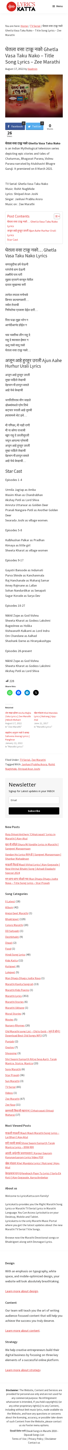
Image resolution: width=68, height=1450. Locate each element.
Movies (9, 1019)
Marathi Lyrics (13, 996)
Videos (9, 1093)
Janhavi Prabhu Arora (34, 764)
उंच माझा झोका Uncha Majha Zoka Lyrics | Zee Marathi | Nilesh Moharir (18, 716)
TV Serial (25, 759)
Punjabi (9, 1041)
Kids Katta (11, 960)
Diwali (9, 942)
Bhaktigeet (12, 919)
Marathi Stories (14, 1001)
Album (9, 907)
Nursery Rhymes (15, 1025)
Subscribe (34, 811)
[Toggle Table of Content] (55, 216)
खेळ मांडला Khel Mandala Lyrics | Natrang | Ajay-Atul (46, 716)
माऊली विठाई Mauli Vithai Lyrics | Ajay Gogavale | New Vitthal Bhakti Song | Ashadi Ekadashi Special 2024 (32, 869)
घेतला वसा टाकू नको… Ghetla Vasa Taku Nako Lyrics (32, 224)
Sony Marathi (13, 1069)
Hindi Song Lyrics (15, 954)
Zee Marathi (38, 759)
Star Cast (12, 239)
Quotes (9, 1047)
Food (8, 948)
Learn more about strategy (22, 1370)
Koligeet (10, 966)
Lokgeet (10, 972)
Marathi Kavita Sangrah (19, 984)
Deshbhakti (12, 937)
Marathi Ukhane (14, 1007)
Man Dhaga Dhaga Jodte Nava (23, 978)
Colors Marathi (14, 925)
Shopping (11, 1053)
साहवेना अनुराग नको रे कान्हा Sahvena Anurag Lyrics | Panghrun (17, 736)
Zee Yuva (10, 1104)
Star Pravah (12, 1075)
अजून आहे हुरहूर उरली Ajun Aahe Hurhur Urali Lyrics (31, 233)
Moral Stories (13, 1013)
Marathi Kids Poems (17, 990)
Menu (59, 6)
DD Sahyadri (12, 931)
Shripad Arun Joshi (29, 769)
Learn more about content (22, 1331)
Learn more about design (21, 1291)
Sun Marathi (12, 1081)
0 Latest (10, 901)
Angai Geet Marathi (16, 913)
